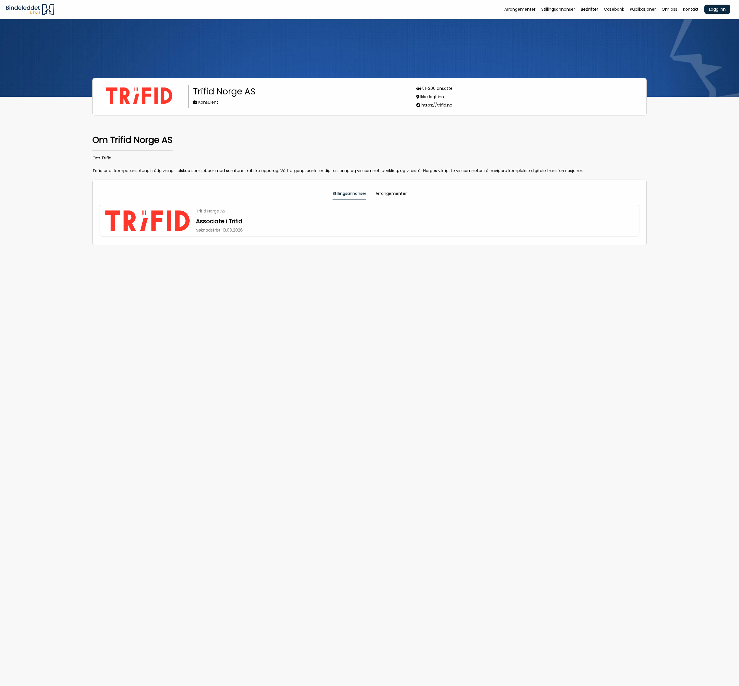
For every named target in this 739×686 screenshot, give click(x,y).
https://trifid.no (436, 105)
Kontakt (691, 9)
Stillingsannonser (558, 9)
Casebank (614, 9)
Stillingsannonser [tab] (349, 193)
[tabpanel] (369, 220)
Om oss (669, 9)
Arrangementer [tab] (391, 193)
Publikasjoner (643, 9)
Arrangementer (519, 9)
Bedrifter (589, 9)
